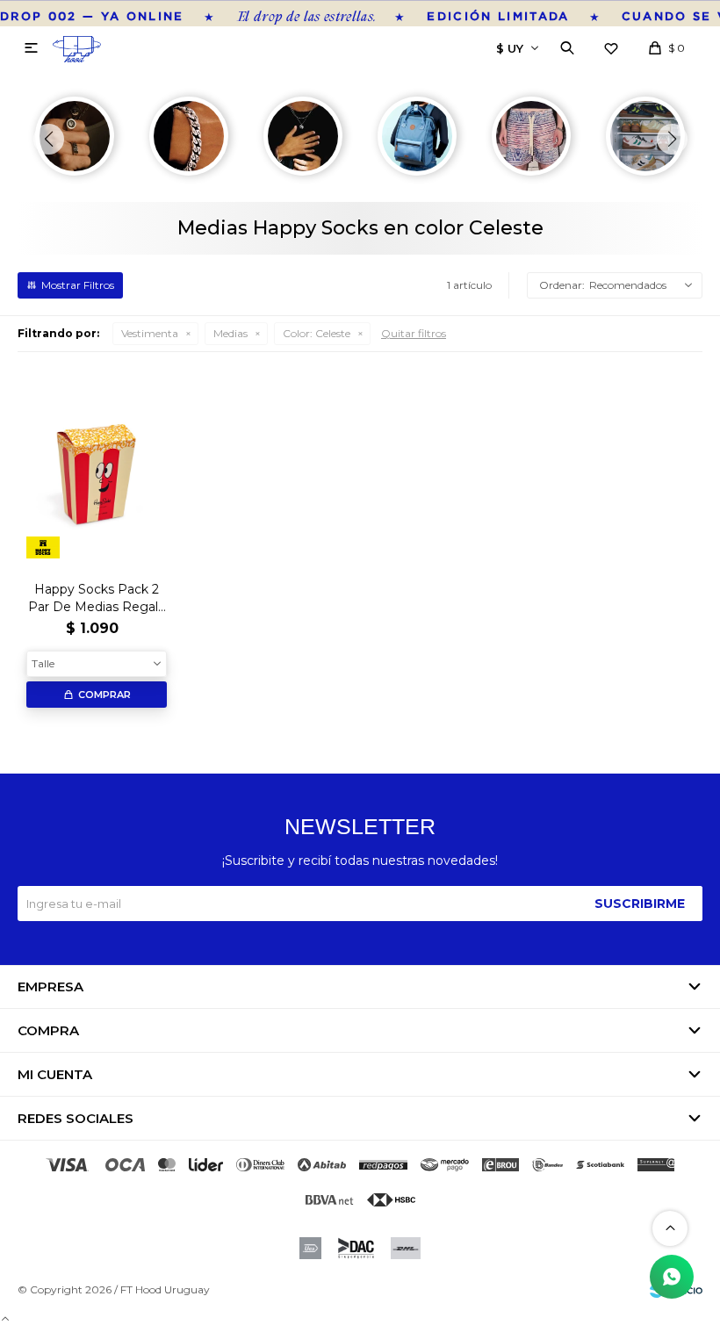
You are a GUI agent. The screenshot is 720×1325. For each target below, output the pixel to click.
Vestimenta (149, 333)
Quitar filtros (413, 333)
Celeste (316, 333)
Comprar (104, 694)
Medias (230, 333)
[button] (567, 48)
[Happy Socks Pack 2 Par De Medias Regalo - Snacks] (97, 468)
